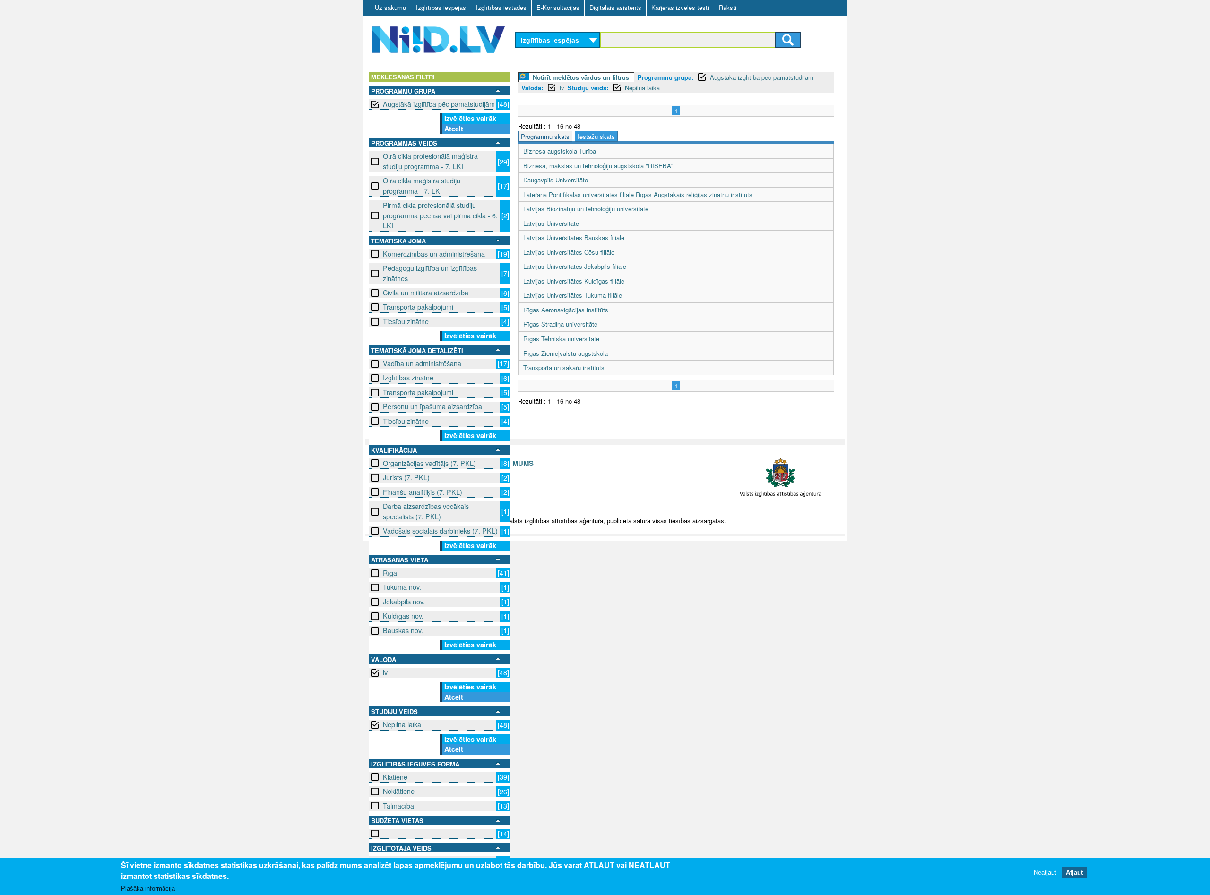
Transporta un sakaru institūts (564, 367)
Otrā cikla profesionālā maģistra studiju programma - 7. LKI (430, 161)
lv (385, 672)
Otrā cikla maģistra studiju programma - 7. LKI (421, 185)
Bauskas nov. (403, 630)
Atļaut (1074, 872)
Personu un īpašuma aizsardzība (432, 406)
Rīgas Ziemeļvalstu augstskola (565, 353)
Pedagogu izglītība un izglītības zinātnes (430, 273)
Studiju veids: (588, 87)
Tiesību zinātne (406, 321)
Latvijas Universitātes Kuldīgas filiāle (573, 280)
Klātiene (395, 777)
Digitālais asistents (615, 7)
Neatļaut (1045, 872)
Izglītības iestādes (501, 7)
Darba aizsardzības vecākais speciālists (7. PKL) (426, 511)
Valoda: (532, 87)
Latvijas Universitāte (551, 223)
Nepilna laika (402, 724)
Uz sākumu (390, 7)
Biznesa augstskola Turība (559, 150)
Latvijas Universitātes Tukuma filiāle (572, 295)
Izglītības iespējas (441, 7)
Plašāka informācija (148, 888)
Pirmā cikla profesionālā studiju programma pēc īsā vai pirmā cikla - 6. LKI (440, 215)
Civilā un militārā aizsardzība (425, 292)
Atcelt (453, 128)
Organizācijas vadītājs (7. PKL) (429, 463)
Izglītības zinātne (408, 377)
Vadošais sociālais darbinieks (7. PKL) (440, 530)
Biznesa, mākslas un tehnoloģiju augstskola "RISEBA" (598, 165)
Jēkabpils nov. (404, 601)
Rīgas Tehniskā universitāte (561, 338)
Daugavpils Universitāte (555, 179)
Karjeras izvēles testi (680, 7)
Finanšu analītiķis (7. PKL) (422, 492)
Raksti (727, 7)
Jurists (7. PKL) (406, 477)
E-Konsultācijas (557, 7)
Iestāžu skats (596, 136)
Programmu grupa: (665, 77)
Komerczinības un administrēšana (434, 253)
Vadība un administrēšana (422, 363)
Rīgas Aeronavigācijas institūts (565, 309)
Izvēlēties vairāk (470, 118)
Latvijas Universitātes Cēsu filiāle (568, 252)
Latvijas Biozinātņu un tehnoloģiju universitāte (585, 208)
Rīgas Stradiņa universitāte (560, 323)
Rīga (390, 572)
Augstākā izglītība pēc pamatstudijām (439, 104)
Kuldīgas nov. (403, 615)
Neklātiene (399, 791)
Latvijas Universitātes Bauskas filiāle (573, 237)
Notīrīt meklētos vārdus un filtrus (581, 77)
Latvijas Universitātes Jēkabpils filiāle (574, 266)
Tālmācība (398, 805)
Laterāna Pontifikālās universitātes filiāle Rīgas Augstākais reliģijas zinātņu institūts (637, 194)
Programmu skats (545, 136)
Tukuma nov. (402, 587)
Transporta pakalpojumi (418, 306)
